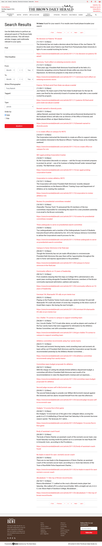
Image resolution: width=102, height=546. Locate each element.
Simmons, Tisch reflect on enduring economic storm (56, 62)
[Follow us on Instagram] (12, 538)
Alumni (62, 535)
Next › (76, 32)
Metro (19, 15)
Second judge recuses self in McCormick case (54, 387)
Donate (36, 1)
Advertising (63, 526)
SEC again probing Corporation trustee (51, 155)
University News (10, 14)
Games (80, 15)
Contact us (63, 525)
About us (62, 523)
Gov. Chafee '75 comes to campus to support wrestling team (59, 317)
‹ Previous (59, 32)
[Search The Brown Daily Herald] (95, 14)
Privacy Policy (64, 532)
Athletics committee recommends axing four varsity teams (59, 341)
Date (8, 115)
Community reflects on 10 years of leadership (54, 271)
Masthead (63, 534)
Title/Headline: (10, 57)
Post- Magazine (89, 14)
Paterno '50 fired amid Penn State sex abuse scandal (56, 85)
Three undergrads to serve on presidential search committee (59, 225)
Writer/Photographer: (13, 84)
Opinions (43, 530)
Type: (7, 102)
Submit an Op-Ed (95, 7)
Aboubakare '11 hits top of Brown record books (54, 478)
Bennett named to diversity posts (49, 108)
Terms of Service (64, 530)
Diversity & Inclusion (23, 1)
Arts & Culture (45, 526)
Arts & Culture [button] (34, 15)
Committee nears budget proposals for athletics (55, 364)
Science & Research (46, 14)
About (2, 1)
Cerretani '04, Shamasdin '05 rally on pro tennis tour (56, 294)
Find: (6, 48)
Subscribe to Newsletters (97, 10)
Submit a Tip (97, 5)
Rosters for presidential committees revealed (54, 201)
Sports (25, 15)
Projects (64, 15)
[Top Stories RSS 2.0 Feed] (14, 538)
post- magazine (45, 534)
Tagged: (8, 93)
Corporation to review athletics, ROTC (51, 178)
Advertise (15, 1)
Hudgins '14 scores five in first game (50, 408)
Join (6, 1)
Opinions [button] (57, 15)
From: (7, 66)
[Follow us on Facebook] (10, 538)
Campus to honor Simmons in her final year (53, 248)
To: (6, 75)
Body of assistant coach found (48, 431)
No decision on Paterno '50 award (49, 38)
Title (7, 118)
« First (52, 32)
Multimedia (73, 15)
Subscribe (31, 1)
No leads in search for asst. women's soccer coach (56, 454)
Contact (10, 1)
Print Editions (5, 7)
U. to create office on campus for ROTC (51, 131)
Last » (81, 32)
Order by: (8, 111)
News (42, 523)
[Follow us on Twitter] (8, 538)
